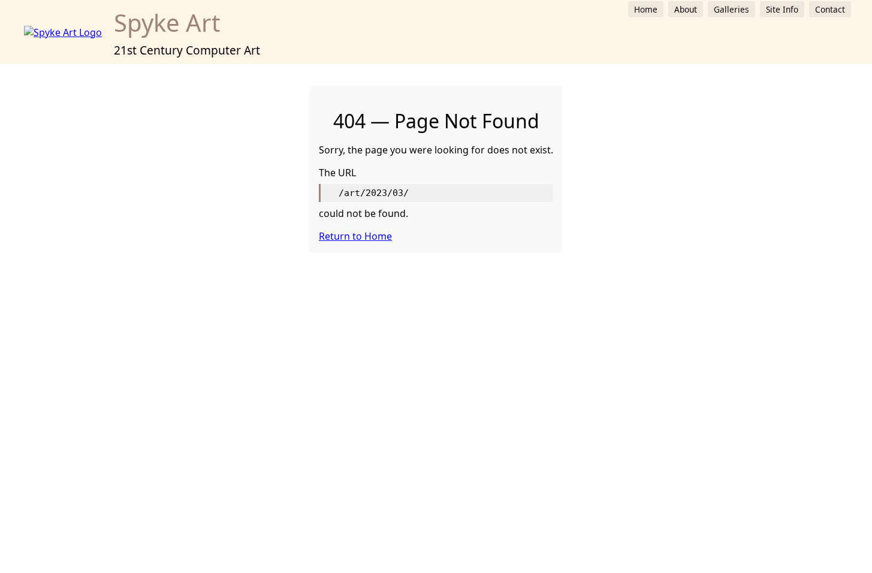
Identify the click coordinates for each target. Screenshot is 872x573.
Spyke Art (167, 22)
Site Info (782, 9)
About (685, 9)
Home (645, 9)
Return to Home (355, 236)
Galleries (731, 9)
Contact (830, 9)
